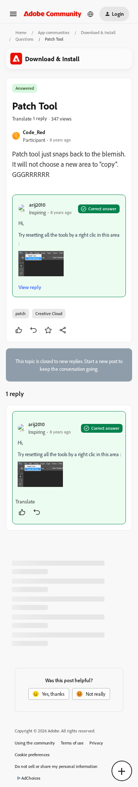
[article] (69, 467)
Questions (24, 39)
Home (20, 32)
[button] (13, 16)
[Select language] (90, 14)
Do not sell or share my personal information (56, 766)
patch (20, 313)
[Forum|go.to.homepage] (53, 13)
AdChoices (30, 778)
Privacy (96, 743)
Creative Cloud (48, 313)
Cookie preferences (32, 754)
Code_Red (34, 132)
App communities (54, 32)
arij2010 (37, 205)
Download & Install (98, 32)
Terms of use (72, 743)
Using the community (35, 743)
